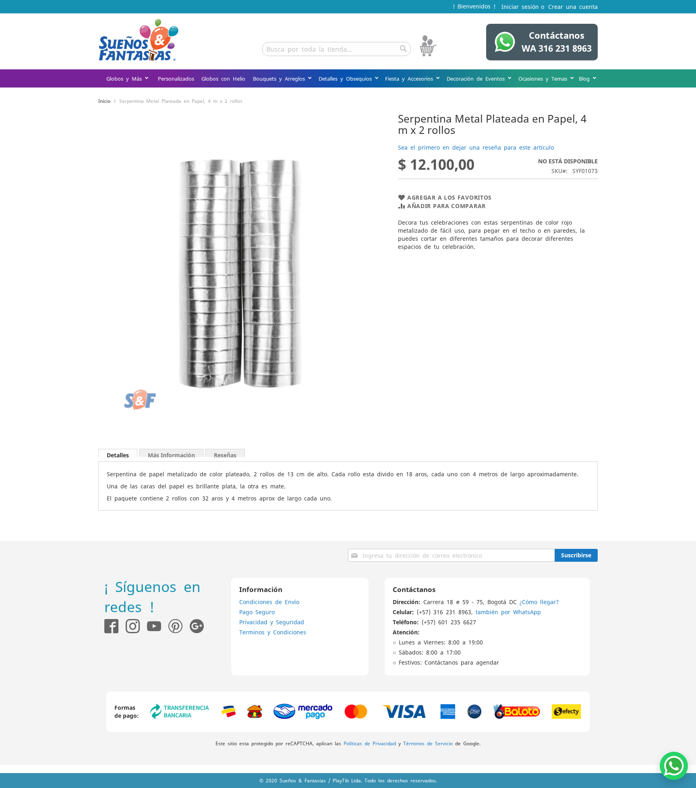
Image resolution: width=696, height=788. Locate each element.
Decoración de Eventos (477, 78)
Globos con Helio (223, 78)
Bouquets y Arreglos (280, 78)
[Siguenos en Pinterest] (179, 626)
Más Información (171, 454)
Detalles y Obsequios (347, 78)
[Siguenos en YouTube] (154, 626)
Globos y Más (125, 78)
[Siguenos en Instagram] (129, 626)
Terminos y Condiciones (272, 632)
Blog (585, 78)
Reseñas (225, 454)
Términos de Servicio (428, 743)
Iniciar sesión (520, 6)
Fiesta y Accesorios (410, 78)
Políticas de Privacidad (370, 743)
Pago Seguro (257, 612)
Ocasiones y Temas (544, 78)
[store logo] (138, 40)
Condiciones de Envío (269, 602)
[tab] (117, 453)
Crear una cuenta (573, 6)
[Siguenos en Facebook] (111, 626)
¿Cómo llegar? (539, 602)
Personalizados (176, 78)
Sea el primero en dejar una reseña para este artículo (476, 147)
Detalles (118, 454)
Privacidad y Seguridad (271, 622)
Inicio (104, 100)
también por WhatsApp (508, 612)
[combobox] (336, 49)
